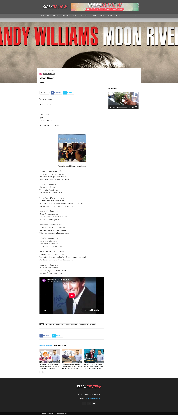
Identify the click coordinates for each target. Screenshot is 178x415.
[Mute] (133, 107)
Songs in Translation (48, 73)
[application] (123, 100)
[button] (136, 16)
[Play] (111, 107)
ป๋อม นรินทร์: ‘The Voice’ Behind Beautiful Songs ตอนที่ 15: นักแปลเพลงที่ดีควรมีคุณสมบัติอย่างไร (49, 366)
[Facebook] (84, 403)
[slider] (122, 107)
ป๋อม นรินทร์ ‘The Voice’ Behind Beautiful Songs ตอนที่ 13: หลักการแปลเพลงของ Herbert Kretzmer (93, 366)
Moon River (74, 324)
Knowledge (65, 16)
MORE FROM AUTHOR (60, 345)
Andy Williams (49, 324)
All (117, 16)
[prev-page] (40, 372)
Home (42, 16)
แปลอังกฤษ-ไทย (84, 324)
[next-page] (43, 372)
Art (41, 362)
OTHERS (110, 16)
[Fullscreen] (136, 107)
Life (48, 16)
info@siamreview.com (93, 398)
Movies (55, 16)
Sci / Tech (84, 16)
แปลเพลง (92, 324)
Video (102, 16)
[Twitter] (89, 403)
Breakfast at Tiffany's (62, 324)
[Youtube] (94, 403)
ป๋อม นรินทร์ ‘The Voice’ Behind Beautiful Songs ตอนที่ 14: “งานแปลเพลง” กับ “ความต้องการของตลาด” (72, 366)
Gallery (93, 16)
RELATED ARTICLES (45, 345)
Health (75, 16)
